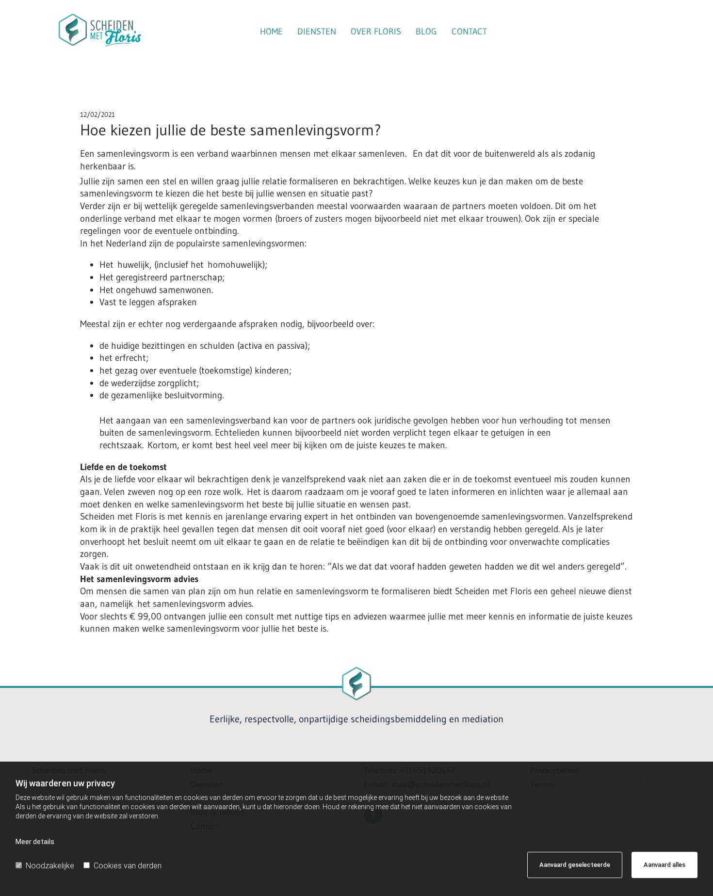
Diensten (316, 31)
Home (271, 31)
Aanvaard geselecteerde (574, 864)
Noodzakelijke (50, 865)
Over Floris (376, 31)
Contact (469, 31)
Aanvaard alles (664, 864)
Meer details (35, 842)
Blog (426, 31)
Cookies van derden (128, 865)
